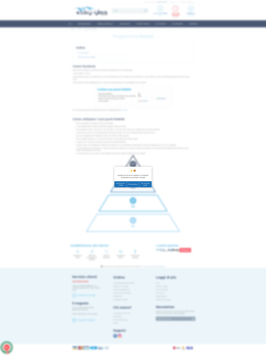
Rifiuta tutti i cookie (120, 184)
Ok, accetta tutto (145, 184)
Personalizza (133, 184)
